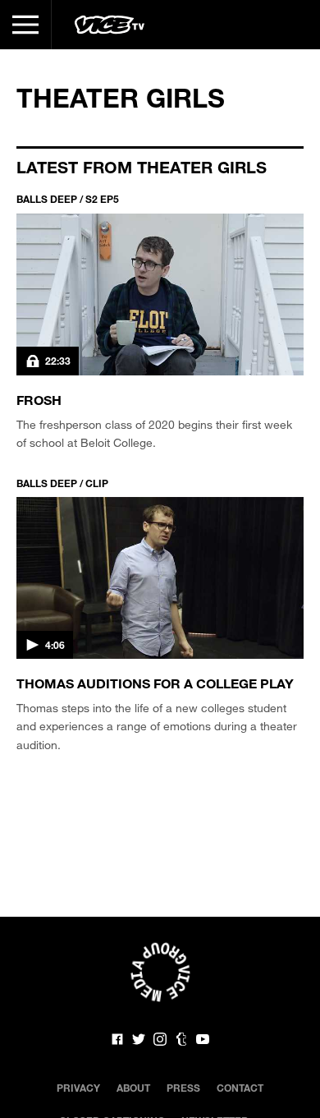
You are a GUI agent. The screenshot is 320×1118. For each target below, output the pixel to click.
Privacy (78, 1087)
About (133, 1087)
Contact (240, 1087)
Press (183, 1087)
